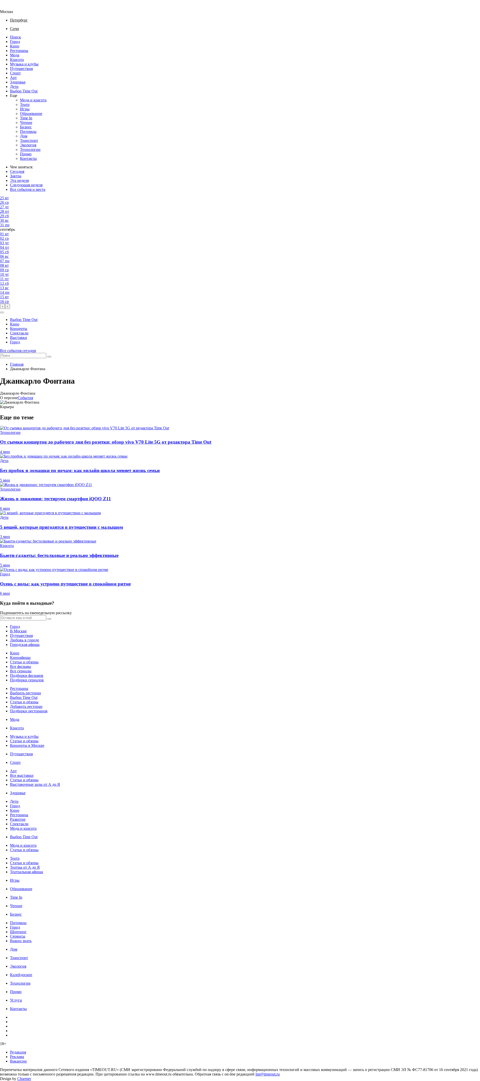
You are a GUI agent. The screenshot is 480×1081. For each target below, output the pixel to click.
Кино (14, 46)
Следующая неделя (26, 185)
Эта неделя (19, 180)
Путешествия (21, 68)
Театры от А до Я (25, 867)
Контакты (28, 158)
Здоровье (18, 82)
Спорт (15, 73)
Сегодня (17, 171)
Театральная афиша (26, 872)
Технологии (30, 149)
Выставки (18, 337)
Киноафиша (20, 657)
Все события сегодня (18, 350)
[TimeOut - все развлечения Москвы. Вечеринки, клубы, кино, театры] (11, 7)
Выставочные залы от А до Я (35, 784)
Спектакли (19, 333)
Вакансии (18, 1061)
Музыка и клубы (24, 64)
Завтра (15, 176)
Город (15, 41)
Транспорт (29, 140)
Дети (14, 86)
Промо (26, 154)
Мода (14, 55)
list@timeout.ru (268, 1074)
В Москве (18, 631)
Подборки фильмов (26, 675)
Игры (25, 109)
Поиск (15, 37)
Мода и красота (33, 100)
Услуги (16, 1000)
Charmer (24, 1079)
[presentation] (2, 306)
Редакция (18, 1052)
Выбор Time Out (24, 91)
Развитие (18, 819)
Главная (17, 364)
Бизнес (26, 127)
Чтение (26, 122)
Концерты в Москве (27, 745)
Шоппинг (18, 932)
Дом (23, 136)
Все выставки (22, 775)
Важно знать (21, 941)
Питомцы (28, 131)
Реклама (17, 1057)
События (25, 398)
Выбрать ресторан (25, 693)
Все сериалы (21, 671)
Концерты (18, 328)
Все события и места (27, 189)
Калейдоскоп (21, 975)
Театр (25, 104)
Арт (13, 77)
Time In (26, 118)
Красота (17, 59)
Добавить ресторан (26, 706)
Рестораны (19, 50)
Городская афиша (25, 644)
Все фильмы (20, 666)
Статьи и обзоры (24, 662)
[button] (2, 312)
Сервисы (17, 936)
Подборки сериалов (27, 680)
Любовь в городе (24, 640)
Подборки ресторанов (29, 711)
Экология (28, 145)
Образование (31, 113)
